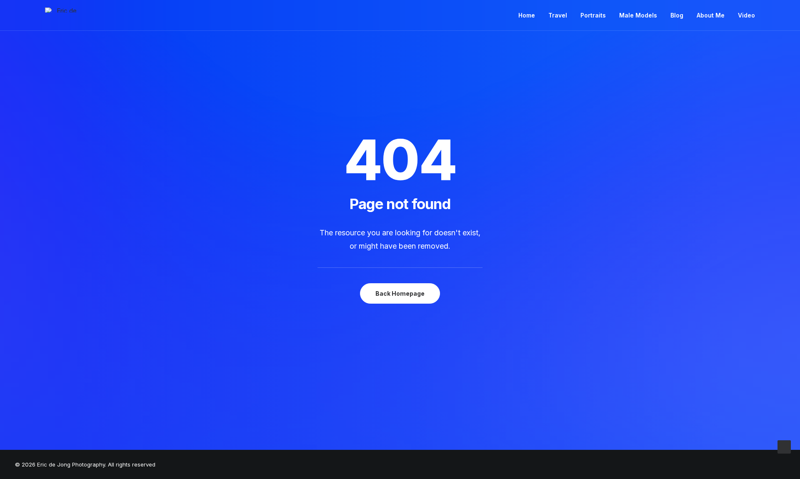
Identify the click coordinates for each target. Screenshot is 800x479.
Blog (676, 15)
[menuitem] (529, 15)
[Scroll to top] (784, 446)
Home (526, 15)
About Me (711, 15)
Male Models (638, 15)
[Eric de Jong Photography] (63, 9)
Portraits (593, 15)
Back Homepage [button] (400, 293)
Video (746, 15)
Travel (557, 15)
